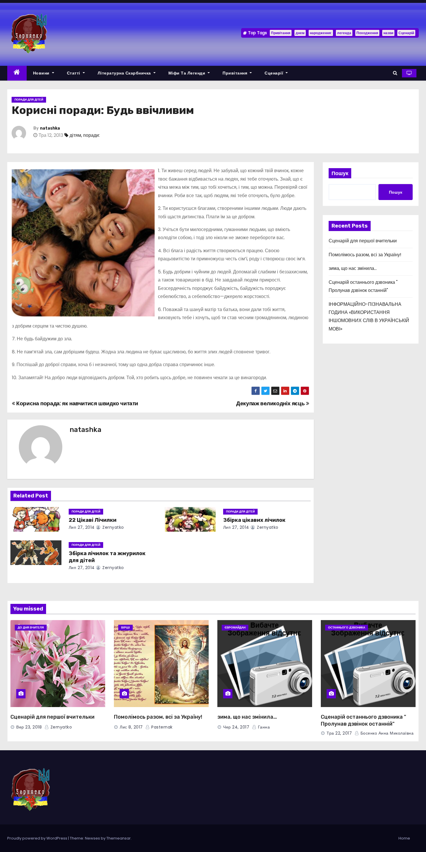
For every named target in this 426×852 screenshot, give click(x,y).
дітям (75, 135)
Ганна (263, 727)
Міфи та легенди (187, 73)
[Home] (17, 73)
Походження (367, 32)
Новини (42, 73)
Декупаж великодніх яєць (271, 403)
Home (404, 838)
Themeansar (118, 838)
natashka (50, 128)
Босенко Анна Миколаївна (386, 733)
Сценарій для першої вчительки (363, 240)
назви (388, 32)
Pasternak (161, 727)
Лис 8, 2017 (131, 727)
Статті (74, 73)
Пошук (340, 173)
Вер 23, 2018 (29, 727)
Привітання (280, 32)
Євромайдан (235, 627)
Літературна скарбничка (125, 73)
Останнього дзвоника (346, 627)
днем (300, 32)
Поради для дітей (28, 99)
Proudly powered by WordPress (37, 838)
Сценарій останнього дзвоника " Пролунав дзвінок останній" (363, 720)
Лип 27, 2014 (82, 527)
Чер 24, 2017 (236, 727)
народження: (321, 32)
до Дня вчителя (31, 627)
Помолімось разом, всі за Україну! (365, 254)
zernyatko (112, 527)
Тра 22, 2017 (339, 733)
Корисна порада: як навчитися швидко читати (76, 403)
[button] (395, 73)
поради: (91, 135)
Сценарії (275, 73)
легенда (344, 32)
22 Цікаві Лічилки (92, 520)
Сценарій (406, 32)
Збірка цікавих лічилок (254, 520)
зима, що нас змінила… (353, 268)
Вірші (125, 627)
